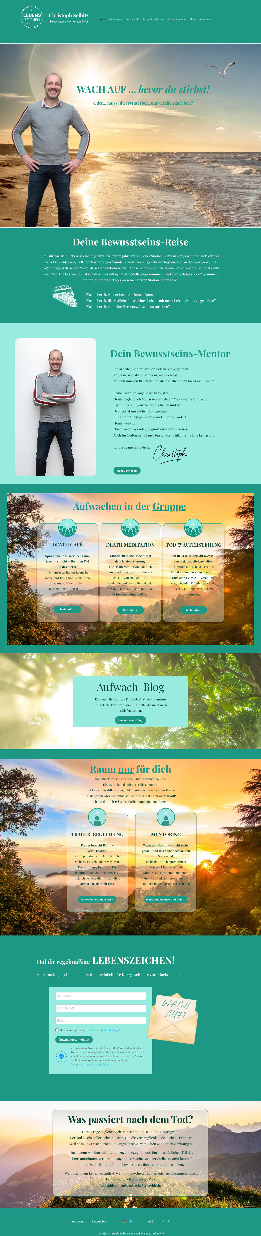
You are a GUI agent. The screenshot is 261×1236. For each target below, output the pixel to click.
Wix (162, 1233)
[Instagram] (125, 1221)
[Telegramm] (130, 1221)
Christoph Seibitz (68, 15)
